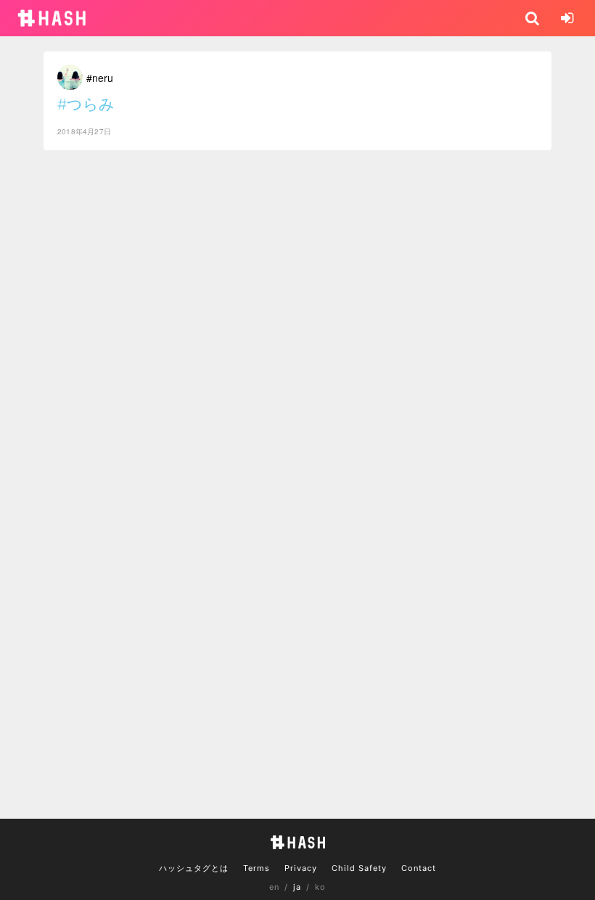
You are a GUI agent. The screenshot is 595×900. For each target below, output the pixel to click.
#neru (99, 77)
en (274, 887)
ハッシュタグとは (194, 868)
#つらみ (86, 104)
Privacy (300, 868)
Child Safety (359, 868)
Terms (256, 868)
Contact (418, 868)
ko (320, 887)
